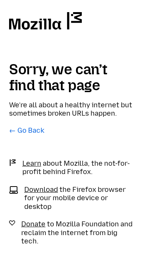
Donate (33, 224)
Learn (31, 163)
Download (41, 189)
